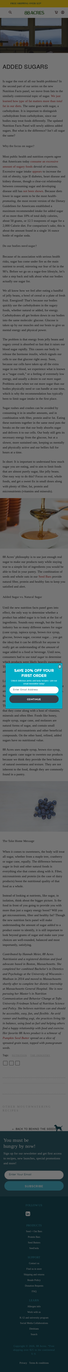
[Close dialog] (59, 666)
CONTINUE (34, 699)
